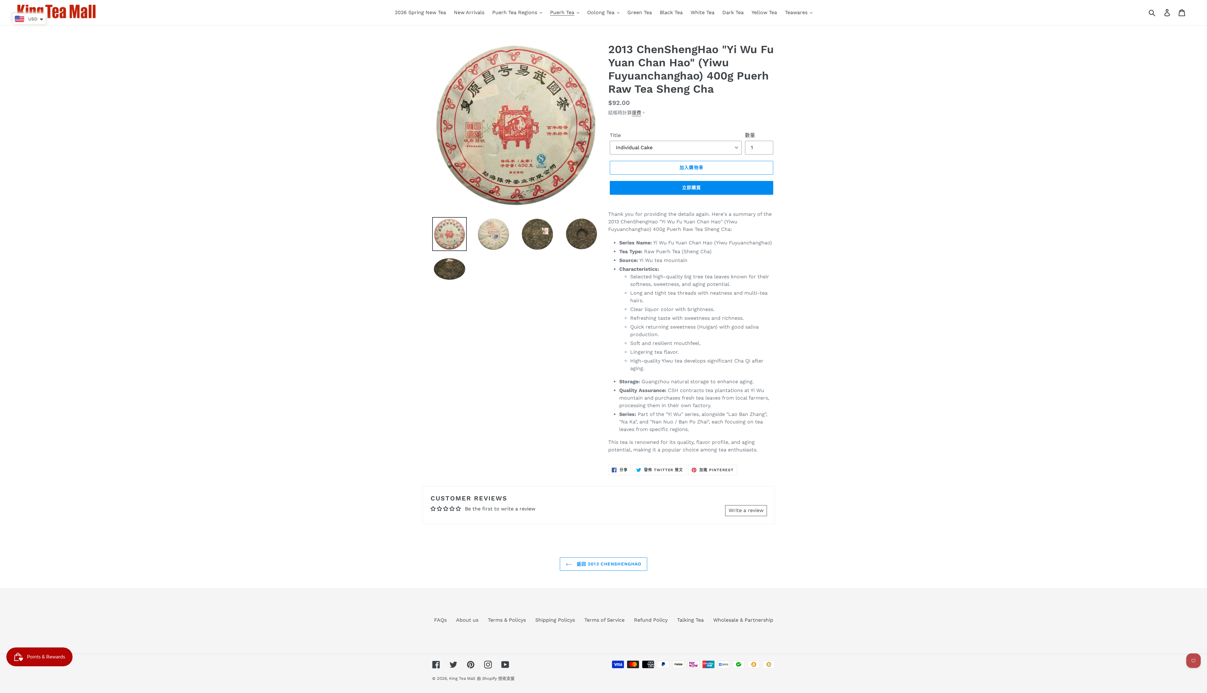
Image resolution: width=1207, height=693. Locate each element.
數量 (750, 135)
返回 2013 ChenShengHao (608, 563)
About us (467, 620)
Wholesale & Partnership (743, 620)
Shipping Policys (555, 620)
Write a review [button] (746, 510)
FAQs (440, 620)
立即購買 (691, 187)
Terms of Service (604, 620)
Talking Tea (690, 620)
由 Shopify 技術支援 (496, 678)
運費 (636, 113)
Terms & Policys (507, 620)
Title (615, 135)
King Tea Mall (462, 678)
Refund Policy (651, 620)
